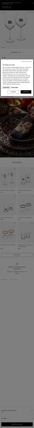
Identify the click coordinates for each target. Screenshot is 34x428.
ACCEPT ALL (26, 91)
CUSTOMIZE (13, 91)
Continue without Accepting (26, 61)
